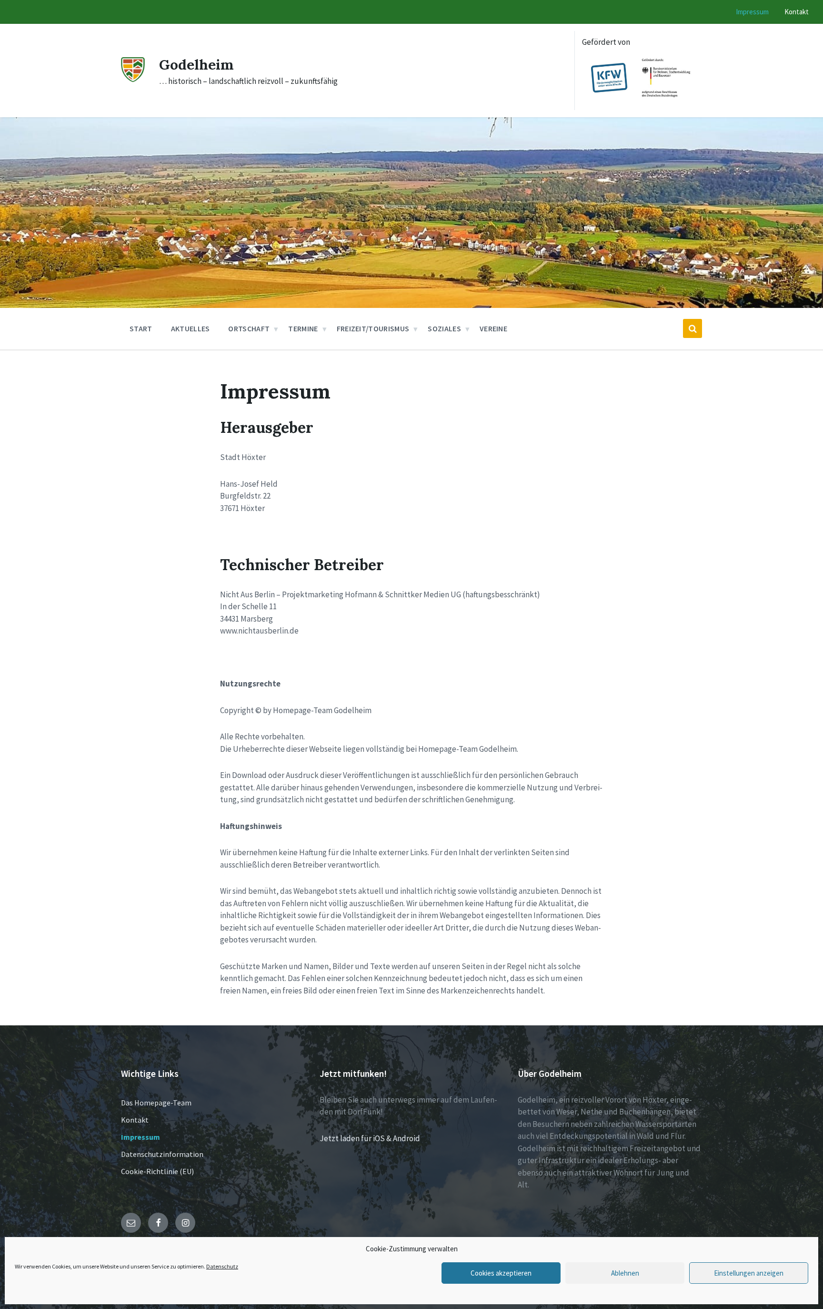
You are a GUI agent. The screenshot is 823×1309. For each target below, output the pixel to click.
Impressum (140, 1137)
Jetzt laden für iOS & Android (370, 1138)
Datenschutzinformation (162, 1154)
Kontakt (135, 1120)
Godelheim (196, 64)
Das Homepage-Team (156, 1102)
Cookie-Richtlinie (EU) (157, 1171)
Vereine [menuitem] (493, 328)
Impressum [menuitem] (752, 11)
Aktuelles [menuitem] (190, 328)
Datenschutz (222, 1266)
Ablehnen (625, 1273)
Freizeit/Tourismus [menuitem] (373, 328)
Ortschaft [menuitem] (249, 328)
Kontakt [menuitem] (796, 11)
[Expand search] (692, 328)
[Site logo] (133, 79)
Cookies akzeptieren (501, 1273)
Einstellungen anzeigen (748, 1273)
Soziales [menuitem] (444, 328)
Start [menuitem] (141, 328)
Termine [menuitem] (303, 328)
